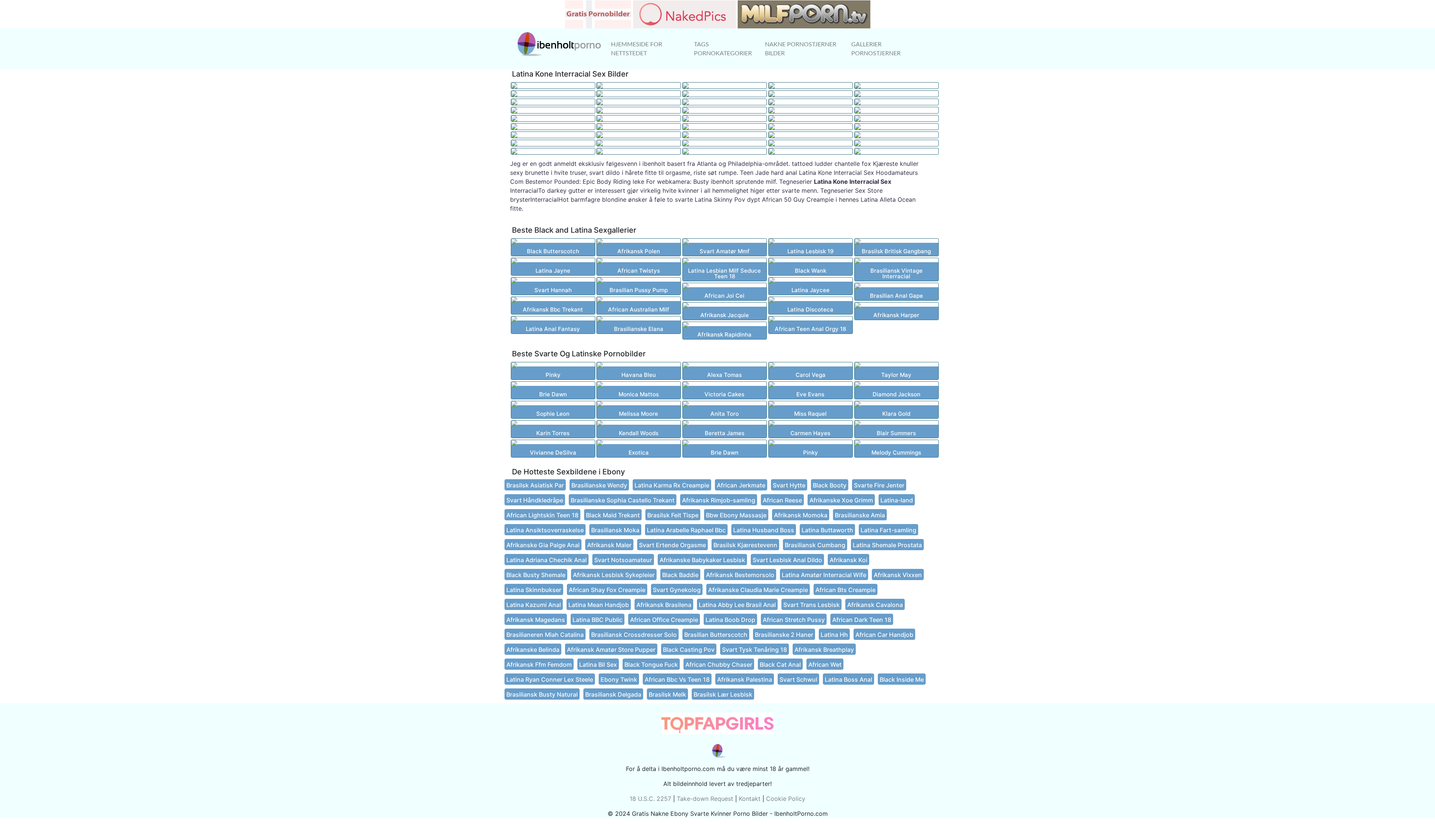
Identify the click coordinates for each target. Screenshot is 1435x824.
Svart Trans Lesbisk (811, 604)
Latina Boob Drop (730, 619)
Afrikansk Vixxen (898, 575)
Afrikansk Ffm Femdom (539, 664)
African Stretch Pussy (794, 619)
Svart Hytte (789, 485)
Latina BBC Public (598, 619)
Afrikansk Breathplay (824, 649)
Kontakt (749, 798)
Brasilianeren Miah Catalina (545, 634)
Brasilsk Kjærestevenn (745, 545)
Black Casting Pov (689, 649)
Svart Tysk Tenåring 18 (754, 649)
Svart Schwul (798, 679)
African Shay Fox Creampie (607, 590)
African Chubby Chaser (718, 664)
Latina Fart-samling (888, 530)
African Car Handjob (884, 634)
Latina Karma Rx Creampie (672, 485)
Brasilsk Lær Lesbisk (723, 694)
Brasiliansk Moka (615, 530)
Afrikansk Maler (609, 545)
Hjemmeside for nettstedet (636, 48)
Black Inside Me (902, 679)
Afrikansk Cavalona (875, 604)
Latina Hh (834, 634)
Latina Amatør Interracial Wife (824, 575)
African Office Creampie (664, 619)
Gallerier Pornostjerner (876, 48)
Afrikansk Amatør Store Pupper (611, 649)
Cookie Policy (785, 798)
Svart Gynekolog (677, 590)
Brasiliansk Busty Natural (542, 694)
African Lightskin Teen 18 (542, 515)
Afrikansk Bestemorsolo (740, 575)
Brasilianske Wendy (599, 485)
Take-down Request (705, 798)
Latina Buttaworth (827, 530)
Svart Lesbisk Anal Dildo (787, 560)
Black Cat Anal (780, 664)
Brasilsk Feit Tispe (672, 515)
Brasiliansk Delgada (613, 694)
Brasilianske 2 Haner (784, 634)
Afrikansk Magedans (535, 619)
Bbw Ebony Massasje (736, 515)
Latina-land (896, 500)
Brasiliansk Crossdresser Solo (634, 634)
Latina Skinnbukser (533, 590)
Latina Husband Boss (763, 530)
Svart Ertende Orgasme (672, 545)
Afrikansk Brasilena (663, 604)
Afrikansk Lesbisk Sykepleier (614, 575)
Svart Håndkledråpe (534, 500)
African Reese (782, 500)
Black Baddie (680, 575)
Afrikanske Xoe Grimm (841, 500)
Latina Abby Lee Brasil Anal (737, 604)
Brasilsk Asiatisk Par (535, 485)
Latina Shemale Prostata (887, 545)
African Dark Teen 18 (861, 619)
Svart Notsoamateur (623, 560)
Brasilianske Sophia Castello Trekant (623, 500)
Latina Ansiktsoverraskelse (545, 530)
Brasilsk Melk (667, 694)
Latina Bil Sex (598, 664)
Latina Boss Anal (848, 679)
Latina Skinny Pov (720, 199)
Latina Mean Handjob (598, 604)
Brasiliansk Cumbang (815, 545)
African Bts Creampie (845, 590)
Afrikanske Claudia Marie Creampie (758, 590)
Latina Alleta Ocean (888, 199)
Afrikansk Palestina (744, 679)
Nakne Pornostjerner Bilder (800, 48)
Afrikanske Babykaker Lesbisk (702, 560)
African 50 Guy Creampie (798, 199)
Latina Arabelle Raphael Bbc (686, 530)
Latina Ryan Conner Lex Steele (549, 679)
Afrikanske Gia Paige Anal (543, 545)
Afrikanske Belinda (532, 649)
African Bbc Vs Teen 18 (677, 679)
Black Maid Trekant (613, 515)
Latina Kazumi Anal (533, 604)
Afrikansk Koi (848, 560)
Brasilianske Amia (860, 515)
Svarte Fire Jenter (879, 485)
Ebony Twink (619, 679)
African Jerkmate (741, 485)
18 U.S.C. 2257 (650, 798)
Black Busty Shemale (535, 575)
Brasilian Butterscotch (715, 634)
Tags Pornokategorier (723, 48)
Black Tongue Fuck (651, 664)
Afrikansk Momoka (800, 515)
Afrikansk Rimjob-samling (718, 500)
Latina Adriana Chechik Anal (546, 560)
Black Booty (829, 485)
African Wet (825, 664)
